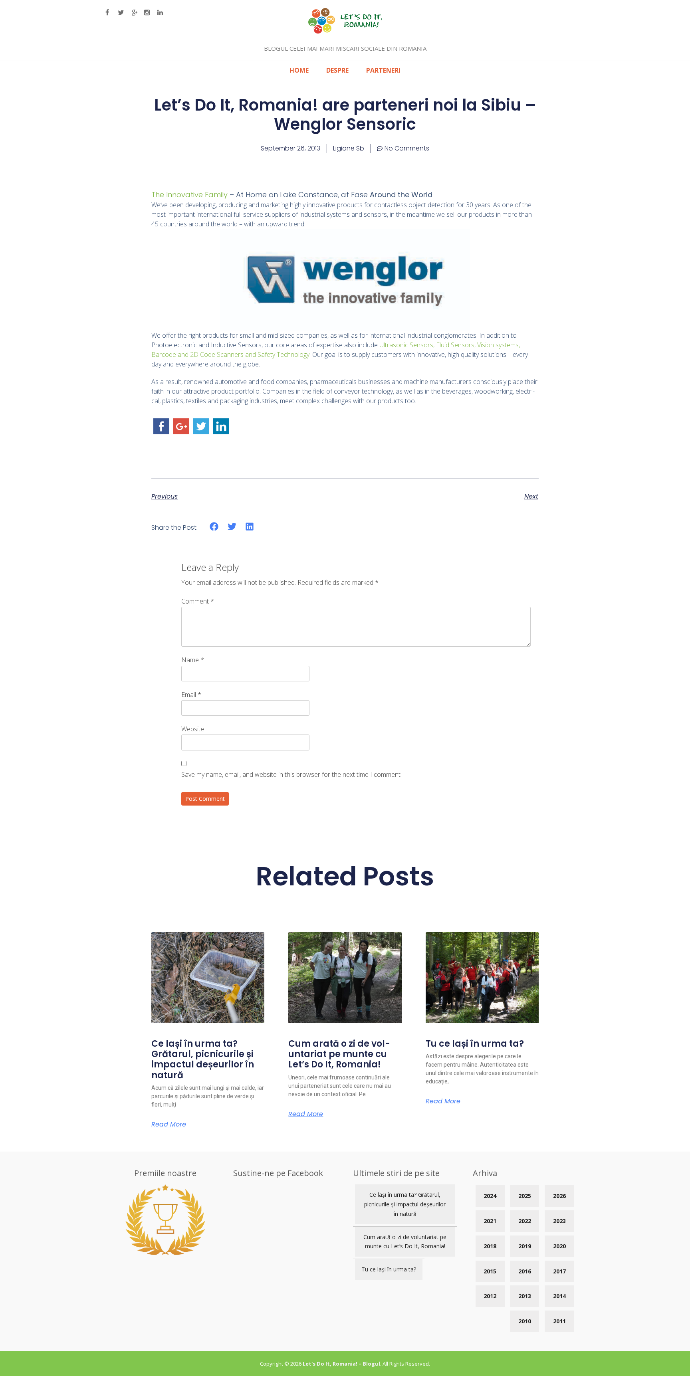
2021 (490, 1221)
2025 (524, 1196)
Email (191, 694)
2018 (490, 1246)
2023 (559, 1221)
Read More (168, 1124)
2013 (524, 1296)
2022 (524, 1221)
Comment (197, 601)
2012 (490, 1296)
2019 (524, 1246)
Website (192, 729)
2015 (490, 1271)
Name (192, 659)
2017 (559, 1271)
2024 (490, 1196)
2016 (524, 1271)
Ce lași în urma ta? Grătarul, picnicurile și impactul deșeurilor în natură (202, 1059)
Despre (337, 70)
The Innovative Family (189, 195)
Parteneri (383, 70)
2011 (559, 1321)
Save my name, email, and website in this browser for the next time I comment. (291, 774)
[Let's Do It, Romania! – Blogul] (345, 31)
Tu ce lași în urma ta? (475, 1043)
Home (299, 70)
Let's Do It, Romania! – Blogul (341, 1363)
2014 (559, 1296)
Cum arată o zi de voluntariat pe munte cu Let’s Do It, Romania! (339, 1054)
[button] (214, 526)
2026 (559, 1196)
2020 (559, 1246)
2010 (524, 1321)
